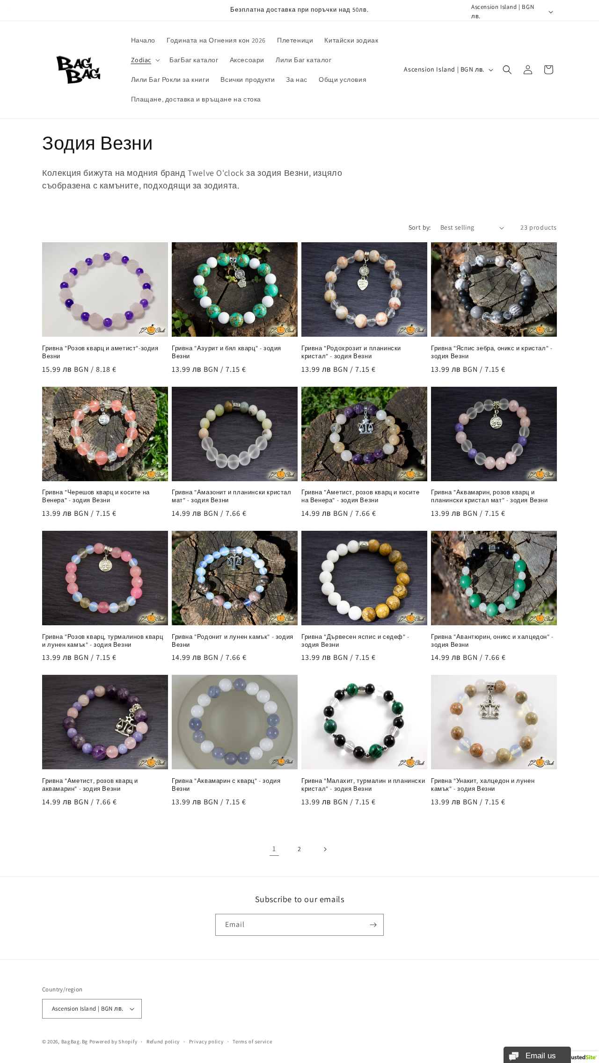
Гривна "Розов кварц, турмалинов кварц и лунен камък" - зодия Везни (102, 641)
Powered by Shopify (113, 1041)
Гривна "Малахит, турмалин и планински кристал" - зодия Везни (363, 785)
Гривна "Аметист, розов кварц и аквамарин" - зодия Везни (90, 785)
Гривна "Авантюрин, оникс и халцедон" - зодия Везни (492, 641)
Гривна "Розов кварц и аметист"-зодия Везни (100, 352)
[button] (144, 60)
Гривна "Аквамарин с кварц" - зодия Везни (226, 785)
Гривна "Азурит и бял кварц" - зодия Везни (226, 352)
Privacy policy (206, 1041)
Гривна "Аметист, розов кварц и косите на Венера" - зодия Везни (360, 496)
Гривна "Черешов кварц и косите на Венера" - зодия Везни (96, 496)
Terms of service (252, 1041)
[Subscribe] (373, 925)
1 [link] (274, 848)
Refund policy (163, 1041)
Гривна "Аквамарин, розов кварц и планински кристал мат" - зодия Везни (489, 496)
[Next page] (324, 849)
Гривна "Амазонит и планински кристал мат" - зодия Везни (232, 496)
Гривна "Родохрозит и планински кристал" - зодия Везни (351, 352)
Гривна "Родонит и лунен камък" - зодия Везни (232, 641)
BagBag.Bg (74, 1041)
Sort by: (420, 227)
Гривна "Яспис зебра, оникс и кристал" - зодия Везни (491, 352)
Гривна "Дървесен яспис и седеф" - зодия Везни (355, 641)
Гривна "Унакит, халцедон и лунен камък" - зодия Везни (482, 785)
